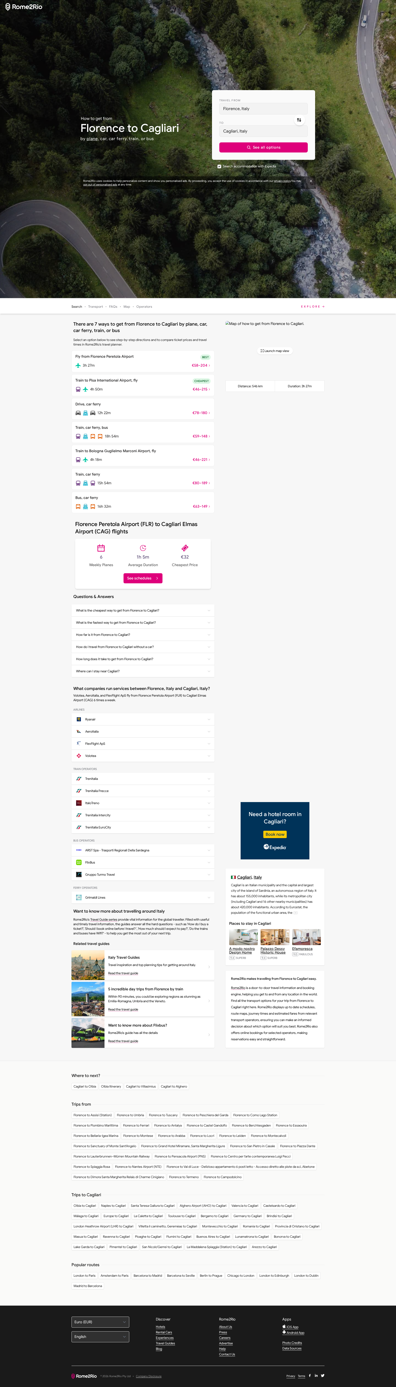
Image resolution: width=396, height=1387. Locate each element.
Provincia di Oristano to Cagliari (297, 1226)
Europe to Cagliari (116, 1216)
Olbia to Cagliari (85, 1206)
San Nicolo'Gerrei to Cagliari (162, 1247)
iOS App (292, 1327)
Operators (144, 307)
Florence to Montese (138, 1136)
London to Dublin (306, 1275)
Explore (311, 306)
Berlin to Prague (211, 1275)
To (221, 123)
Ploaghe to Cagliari (148, 1237)
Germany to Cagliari (248, 1216)
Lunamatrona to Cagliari (252, 1237)
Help (222, 1349)
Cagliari (244, 877)
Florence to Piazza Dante (297, 1146)
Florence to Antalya (168, 1125)
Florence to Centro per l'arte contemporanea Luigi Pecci (251, 1156)
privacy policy (282, 181)
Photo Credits (292, 1343)
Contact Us (227, 1354)
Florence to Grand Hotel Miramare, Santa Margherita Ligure (183, 1146)
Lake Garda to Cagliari (89, 1247)
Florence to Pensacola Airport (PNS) (180, 1156)
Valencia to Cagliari (244, 1206)
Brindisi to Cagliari (279, 1216)
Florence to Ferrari (136, 1125)
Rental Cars (164, 1332)
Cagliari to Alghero (174, 1086)
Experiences (165, 1338)
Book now (275, 834)
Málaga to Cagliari (86, 1216)
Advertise (226, 1343)
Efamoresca (302, 949)
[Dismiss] (311, 181)
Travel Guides (165, 1343)
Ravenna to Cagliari (116, 1237)
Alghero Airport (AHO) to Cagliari (203, 1206)
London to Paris (85, 1275)
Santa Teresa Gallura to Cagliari (153, 1206)
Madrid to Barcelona (88, 1286)
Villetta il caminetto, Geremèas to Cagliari (167, 1226)
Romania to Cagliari (256, 1226)
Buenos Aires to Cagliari (213, 1237)
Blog (159, 1349)
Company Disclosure (149, 1376)
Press (223, 1332)
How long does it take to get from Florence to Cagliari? (114, 659)
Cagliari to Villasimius (141, 1086)
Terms (301, 1376)
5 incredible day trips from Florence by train (145, 989)
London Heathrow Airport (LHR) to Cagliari (103, 1226)
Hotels (160, 1327)
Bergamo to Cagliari (214, 1216)
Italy (258, 877)
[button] (263, 147)
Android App (295, 1333)
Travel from (230, 100)
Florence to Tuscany (163, 1115)
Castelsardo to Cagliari (279, 1206)
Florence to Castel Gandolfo (207, 1125)
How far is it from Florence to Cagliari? (103, 635)
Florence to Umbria (130, 1115)
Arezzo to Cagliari (264, 1247)
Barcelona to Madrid (148, 1275)
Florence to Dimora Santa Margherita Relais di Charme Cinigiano (119, 1177)
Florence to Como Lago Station (255, 1115)
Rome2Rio (238, 988)
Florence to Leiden (232, 1136)
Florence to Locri (202, 1136)
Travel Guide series (103, 919)
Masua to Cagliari (86, 1237)
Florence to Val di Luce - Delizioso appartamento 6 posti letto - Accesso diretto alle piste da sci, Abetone (241, 1167)
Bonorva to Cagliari (287, 1237)
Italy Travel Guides (124, 957)
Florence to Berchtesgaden (251, 1125)
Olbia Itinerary (111, 1086)
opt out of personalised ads (100, 184)
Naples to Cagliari (113, 1206)
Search (77, 307)
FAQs (113, 307)
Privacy (290, 1376)
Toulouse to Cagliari (182, 1216)
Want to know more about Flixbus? (137, 1025)
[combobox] (264, 108)
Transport (95, 307)
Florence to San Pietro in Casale (252, 1146)
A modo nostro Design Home (242, 951)
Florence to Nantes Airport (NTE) (138, 1167)
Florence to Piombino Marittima (96, 1125)
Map (127, 307)
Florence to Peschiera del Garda (205, 1115)
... (295, 912)
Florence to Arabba (171, 1136)
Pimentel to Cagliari (123, 1247)
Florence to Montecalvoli (268, 1136)
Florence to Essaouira (291, 1125)
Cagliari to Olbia (85, 1086)
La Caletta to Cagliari (148, 1216)
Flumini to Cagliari (178, 1237)
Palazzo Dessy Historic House (273, 951)
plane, (93, 138)
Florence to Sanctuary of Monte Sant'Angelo (105, 1146)
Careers (225, 1338)
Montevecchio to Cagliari (220, 1226)
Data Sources (292, 1348)
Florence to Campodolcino (223, 1177)
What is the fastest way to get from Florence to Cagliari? (116, 622)
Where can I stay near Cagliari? (98, 671)
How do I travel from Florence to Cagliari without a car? (115, 647)
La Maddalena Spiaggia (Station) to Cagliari (217, 1247)
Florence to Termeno (184, 1177)
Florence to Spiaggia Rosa (92, 1167)
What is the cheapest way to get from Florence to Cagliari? (117, 610)
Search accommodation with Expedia (249, 166)
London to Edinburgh (274, 1275)
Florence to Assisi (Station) (93, 1115)
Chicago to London (240, 1275)
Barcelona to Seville (181, 1275)
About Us (225, 1327)
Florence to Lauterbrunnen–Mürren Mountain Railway (112, 1156)
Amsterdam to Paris (115, 1275)
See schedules (139, 578)
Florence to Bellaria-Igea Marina (96, 1136)
